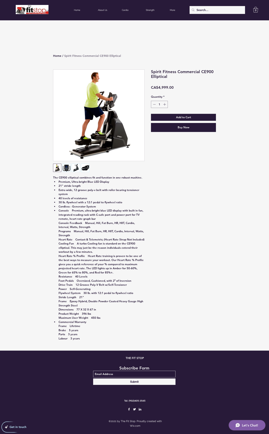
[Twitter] (134, 409)
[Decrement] (154, 104)
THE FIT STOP (135, 358)
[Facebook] (129, 409)
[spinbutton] (159, 104)
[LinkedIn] (140, 409)
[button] (255, 9)
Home (57, 56)
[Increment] (164, 104)
